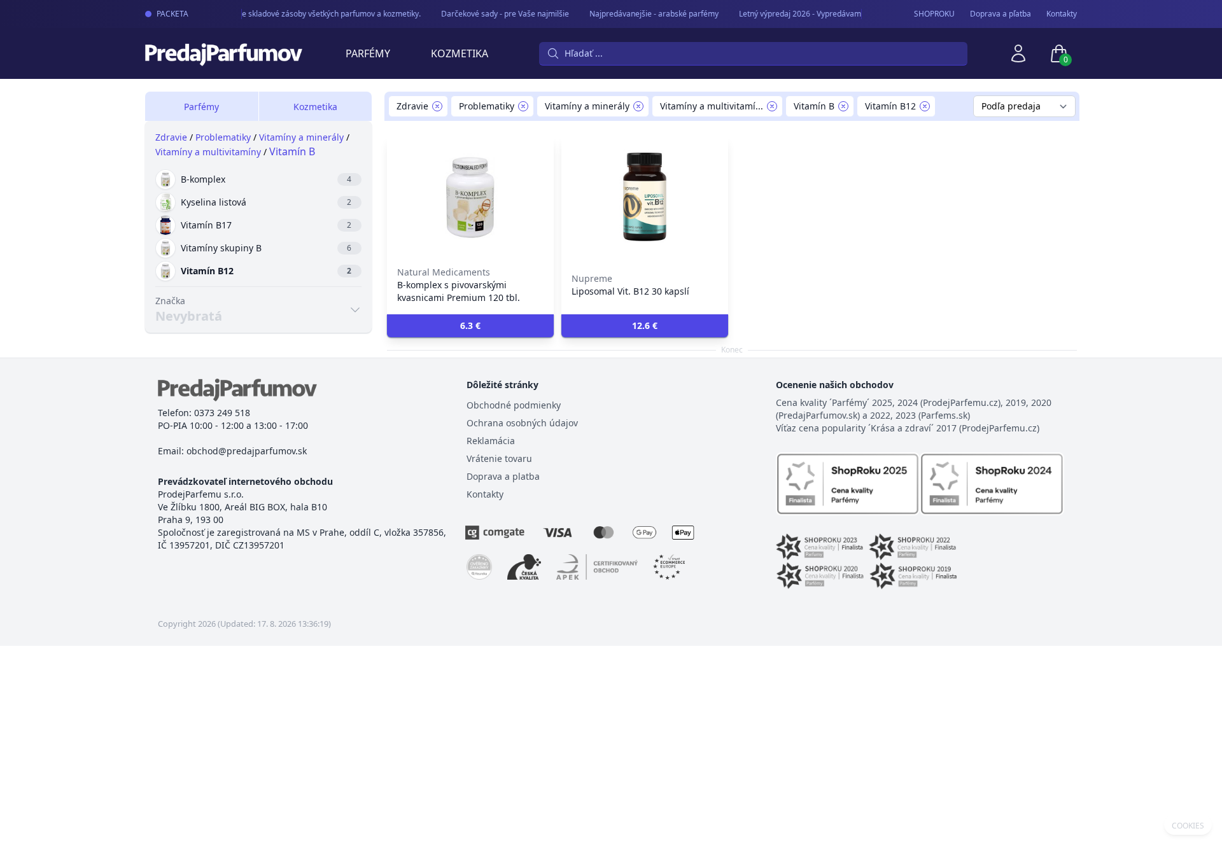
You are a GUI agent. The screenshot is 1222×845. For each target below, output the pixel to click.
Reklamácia (491, 441)
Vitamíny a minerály (301, 137)
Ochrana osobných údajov (522, 423)
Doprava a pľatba (1000, 14)
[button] (470, 325)
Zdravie (171, 137)
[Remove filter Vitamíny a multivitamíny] (772, 106)
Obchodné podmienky (514, 405)
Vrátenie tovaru (499, 458)
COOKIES (1188, 826)
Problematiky (223, 137)
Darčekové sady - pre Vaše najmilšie (499, 13)
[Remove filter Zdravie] (437, 106)
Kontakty (1061, 14)
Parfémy (368, 53)
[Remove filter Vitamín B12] (925, 106)
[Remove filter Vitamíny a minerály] (638, 106)
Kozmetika (459, 53)
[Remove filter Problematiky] (523, 106)
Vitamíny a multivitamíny (208, 152)
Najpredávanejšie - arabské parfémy (648, 13)
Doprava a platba (503, 476)
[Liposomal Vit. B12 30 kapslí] (645, 197)
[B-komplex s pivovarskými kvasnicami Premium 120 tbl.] (470, 197)
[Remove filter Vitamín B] (843, 106)
